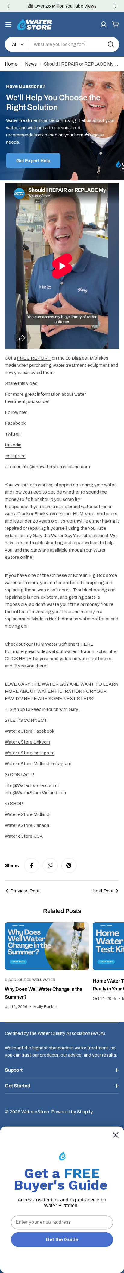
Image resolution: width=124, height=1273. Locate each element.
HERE (87, 644)
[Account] (103, 24)
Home (11, 64)
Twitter (12, 434)
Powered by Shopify (72, 1111)
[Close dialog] (115, 1135)
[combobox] (62, 44)
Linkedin (13, 445)
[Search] (110, 44)
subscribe (38, 401)
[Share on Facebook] (31, 865)
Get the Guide (62, 1239)
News (31, 64)
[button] (8, 6)
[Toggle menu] (8, 24)
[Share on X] (50, 865)
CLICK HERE (18, 658)
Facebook (15, 423)
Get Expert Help (33, 160)
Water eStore (35, 1111)
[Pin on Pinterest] (68, 865)
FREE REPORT (34, 358)
